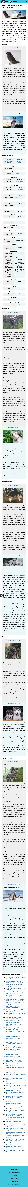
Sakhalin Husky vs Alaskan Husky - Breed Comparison (15, 1071)
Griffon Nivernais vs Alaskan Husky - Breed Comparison (15, 1132)
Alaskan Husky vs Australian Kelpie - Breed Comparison (15, 1082)
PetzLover (14, 1175)
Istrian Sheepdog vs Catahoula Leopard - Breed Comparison (13, 1017)
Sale (19, 47)
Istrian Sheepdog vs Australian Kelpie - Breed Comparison (13, 1053)
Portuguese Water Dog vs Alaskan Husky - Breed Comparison (14, 1097)
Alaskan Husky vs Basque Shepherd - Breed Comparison (15, 1086)
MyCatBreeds (14, 1181)
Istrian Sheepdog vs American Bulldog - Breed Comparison (13, 1007)
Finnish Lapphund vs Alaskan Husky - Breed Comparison (15, 1125)
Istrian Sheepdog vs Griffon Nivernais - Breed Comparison (13, 1050)
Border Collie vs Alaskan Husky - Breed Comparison (14, 1068)
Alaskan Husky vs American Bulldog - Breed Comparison (15, 1075)
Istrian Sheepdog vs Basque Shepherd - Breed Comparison (13, 1061)
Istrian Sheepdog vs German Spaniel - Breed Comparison (13, 1035)
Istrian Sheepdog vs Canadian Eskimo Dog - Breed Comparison (14, 1039)
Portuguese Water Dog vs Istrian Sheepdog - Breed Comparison (14, 981)
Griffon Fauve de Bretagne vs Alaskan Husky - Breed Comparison (15, 1147)
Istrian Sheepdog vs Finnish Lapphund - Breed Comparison (13, 1043)
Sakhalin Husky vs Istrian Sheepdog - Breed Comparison (15, 978)
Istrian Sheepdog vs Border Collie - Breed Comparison (15, 1010)
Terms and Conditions (14, 1172)
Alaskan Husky (12, 113)
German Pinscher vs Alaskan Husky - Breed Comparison (15, 1093)
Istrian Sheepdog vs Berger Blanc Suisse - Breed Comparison (14, 1046)
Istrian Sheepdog (12, 47)
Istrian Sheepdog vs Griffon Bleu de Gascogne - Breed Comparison (15, 1028)
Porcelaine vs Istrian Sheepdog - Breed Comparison (14, 992)
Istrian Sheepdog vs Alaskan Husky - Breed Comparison (15, 1014)
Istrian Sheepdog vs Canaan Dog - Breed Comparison (14, 1064)
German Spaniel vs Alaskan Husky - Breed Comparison (15, 1111)
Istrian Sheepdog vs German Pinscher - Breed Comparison (13, 1021)
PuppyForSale (14, 1178)
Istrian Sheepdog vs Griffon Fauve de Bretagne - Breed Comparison (14, 1057)
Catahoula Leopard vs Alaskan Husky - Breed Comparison (13, 1089)
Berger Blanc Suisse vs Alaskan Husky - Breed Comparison (14, 1129)
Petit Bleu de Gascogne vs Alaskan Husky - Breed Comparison (15, 1140)
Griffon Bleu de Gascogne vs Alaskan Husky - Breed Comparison (15, 1104)
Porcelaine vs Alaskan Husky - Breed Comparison (13, 1122)
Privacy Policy (14, 1169)
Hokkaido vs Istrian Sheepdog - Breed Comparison (14, 996)
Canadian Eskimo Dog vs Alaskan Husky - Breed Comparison (14, 1115)
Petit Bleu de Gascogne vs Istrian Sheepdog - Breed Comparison (14, 999)
